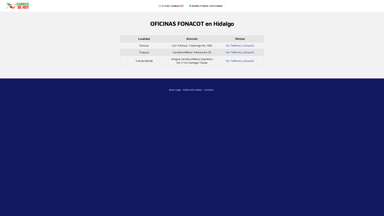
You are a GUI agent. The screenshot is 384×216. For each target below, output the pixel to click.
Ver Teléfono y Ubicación (240, 45)
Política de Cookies (192, 89)
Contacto (209, 89)
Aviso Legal (175, 89)
